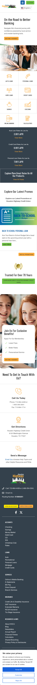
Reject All (19, 681)
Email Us (8, 459)
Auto (7, 557)
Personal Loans (11, 562)
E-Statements (10, 582)
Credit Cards (9, 567)
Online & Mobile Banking (14, 579)
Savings (8, 529)
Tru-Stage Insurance (12, 612)
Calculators (9, 637)
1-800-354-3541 (28, 488)
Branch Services (11, 590)
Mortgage (8, 565)
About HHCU (10, 624)
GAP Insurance (10, 604)
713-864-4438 (14, 488)
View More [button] (18, 138)
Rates (7, 545)
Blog (7, 626)
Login (30, 2)
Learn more (9, 244)
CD (6, 537)
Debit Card (9, 535)
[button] (16, 512)
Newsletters (9, 629)
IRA (6, 540)
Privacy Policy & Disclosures (15, 642)
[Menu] (23, 3)
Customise (18, 675)
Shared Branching (11, 640)
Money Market (10, 532)
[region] (18, 667)
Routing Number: (12, 496)
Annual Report (10, 632)
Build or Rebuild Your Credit (16, 230)
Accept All (18, 669)
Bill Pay (8, 585)
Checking (8, 527)
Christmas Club (10, 543)
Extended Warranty (12, 607)
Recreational (9, 560)
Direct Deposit (10, 587)
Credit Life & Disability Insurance (17, 601)
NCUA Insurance (11, 609)
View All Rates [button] (18, 179)
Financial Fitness (11, 634)
